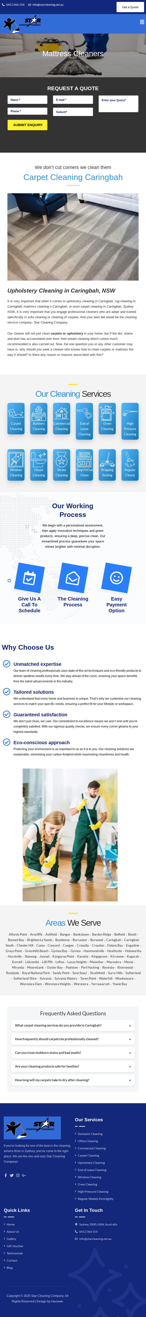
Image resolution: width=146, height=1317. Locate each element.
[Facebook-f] (6, 1175)
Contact (12, 1260)
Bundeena (62, 940)
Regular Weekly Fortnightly (95, 1198)
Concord (54, 945)
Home (11, 1224)
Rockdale (12, 973)
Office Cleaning (88, 1141)
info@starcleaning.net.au (95, 1238)
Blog (10, 1267)
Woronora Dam (31, 984)
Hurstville (15, 956)
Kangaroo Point (63, 956)
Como (40, 945)
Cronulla (83, 945)
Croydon (98, 945)
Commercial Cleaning (92, 1148)
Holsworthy (133, 951)
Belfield (119, 934)
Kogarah (133, 956)
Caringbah (113, 940)
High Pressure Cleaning (93, 1191)
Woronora (81, 984)
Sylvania (46, 978)
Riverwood (125, 967)
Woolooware (124, 978)
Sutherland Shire (25, 978)
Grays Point (14, 951)
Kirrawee (117, 956)
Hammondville (94, 951)
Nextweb (57, 1301)
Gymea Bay (59, 951)
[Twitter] (12, 1175)
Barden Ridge (101, 934)
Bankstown (81, 934)
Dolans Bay (115, 945)
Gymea (76, 951)
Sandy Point (61, 973)
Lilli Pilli (47, 962)
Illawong (30, 956)
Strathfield (97, 973)
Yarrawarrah (100, 984)
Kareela (82, 956)
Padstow (72, 967)
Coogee (68, 945)
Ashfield (51, 934)
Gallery (11, 1238)
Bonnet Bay (16, 940)
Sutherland (133, 973)
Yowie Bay (120, 984)
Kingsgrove (99, 956)
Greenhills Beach (36, 951)
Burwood (96, 940)
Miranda (18, 967)
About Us (13, 1231)
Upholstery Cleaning (91, 1162)
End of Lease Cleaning (92, 1170)
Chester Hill (25, 945)
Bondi (132, 934)
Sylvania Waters (66, 978)
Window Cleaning (89, 1177)
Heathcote (114, 951)
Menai (128, 962)
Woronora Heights (58, 984)
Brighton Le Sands (39, 940)
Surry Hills (115, 973)
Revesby (108, 967)
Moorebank (35, 967)
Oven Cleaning (87, 1184)
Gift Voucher (15, 1246)
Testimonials (15, 1253)
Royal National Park (36, 973)
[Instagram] (18, 1175)
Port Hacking (90, 967)
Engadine (132, 945)
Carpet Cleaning (88, 1155)
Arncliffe (36, 934)
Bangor (65, 934)
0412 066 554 (88, 1231)
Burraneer (80, 940)
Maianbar (97, 962)
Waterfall (105, 978)
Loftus (60, 962)
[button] (142, 22)
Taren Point (88, 978)
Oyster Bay (55, 967)
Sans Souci (79, 973)
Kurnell (17, 962)
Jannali (44, 956)
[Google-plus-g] (24, 1175)
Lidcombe (32, 962)
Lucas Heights (77, 962)
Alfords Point (18, 934)
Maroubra (114, 962)
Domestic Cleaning (90, 1134)
